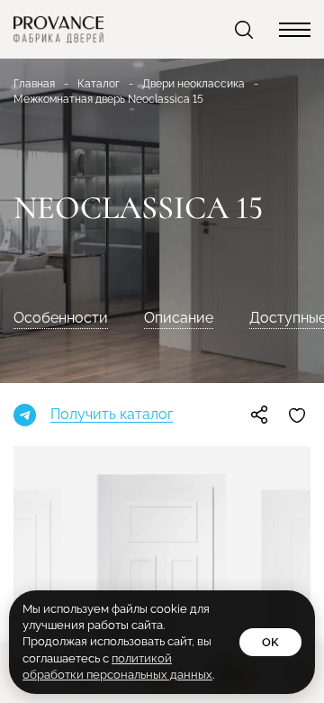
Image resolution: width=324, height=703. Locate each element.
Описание (178, 317)
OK (270, 642)
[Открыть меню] (294, 30)
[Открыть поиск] (245, 30)
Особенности (61, 317)
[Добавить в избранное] (297, 414)
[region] (162, 351)
